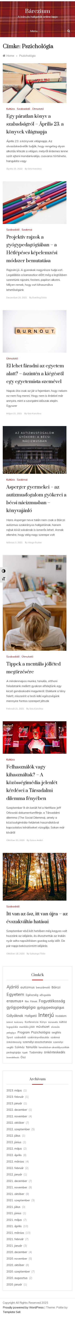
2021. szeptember (18, 1200)
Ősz (23, 1057)
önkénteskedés (54, 1052)
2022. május (14, 1148)
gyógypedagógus (50, 1007)
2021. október (15, 1194)
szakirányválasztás (38, 1037)
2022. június (14, 1142)
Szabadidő (23, 108)
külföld (63, 1022)
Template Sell (11, 1312)
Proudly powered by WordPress (23, 1307)
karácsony (18, 1022)
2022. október (15, 1122)
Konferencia (31, 1022)
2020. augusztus (17, 1278)
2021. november (17, 1187)
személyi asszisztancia (37, 1042)
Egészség (32, 995)
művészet (43, 1027)
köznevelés (53, 1022)
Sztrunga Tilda (37, 953)
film (27, 1001)
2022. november (17, 1116)
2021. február (15, 1239)
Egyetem (15, 994)
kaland (10, 1022)
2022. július (13, 1135)
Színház (20, 1047)
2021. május (14, 1220)
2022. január (14, 1174)
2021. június (14, 1213)
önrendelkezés (13, 1057)
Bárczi (56, 987)
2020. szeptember (18, 1271)
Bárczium (37, 11)
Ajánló (13, 987)
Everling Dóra (39, 297)
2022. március (15, 1161)
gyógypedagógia (21, 1007)
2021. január (14, 1245)
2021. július (13, 1207)
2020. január (14, 1284)
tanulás (31, 1047)
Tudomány (36, 1052)
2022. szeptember (18, 1129)
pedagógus (11, 1032)
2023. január (14, 1103)
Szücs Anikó (36, 840)
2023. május (14, 1090)
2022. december (17, 1109)
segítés (56, 1032)
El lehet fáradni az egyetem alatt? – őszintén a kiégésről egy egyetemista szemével (35, 374)
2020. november (17, 1258)
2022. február (15, 1168)
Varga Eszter (35, 542)
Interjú (46, 1015)
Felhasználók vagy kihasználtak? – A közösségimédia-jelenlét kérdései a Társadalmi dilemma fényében (31, 783)
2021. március (15, 1232)
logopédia (12, 1026)
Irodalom (60, 1016)
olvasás (55, 1026)
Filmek (33, 1001)
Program (23, 1032)
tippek (25, 1052)
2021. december (17, 1181)
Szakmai (27, 229)
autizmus (27, 987)
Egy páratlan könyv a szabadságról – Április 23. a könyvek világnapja (35, 124)
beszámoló (43, 987)
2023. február (15, 1096)
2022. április (14, 1155)
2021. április (14, 1226)
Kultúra (10, 108)
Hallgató (31, 1016)
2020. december (17, 1252)
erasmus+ (15, 1001)
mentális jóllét (27, 1026)
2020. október (15, 1265)
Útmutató (38, 108)
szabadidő (20, 1037)
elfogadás (45, 995)
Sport (10, 1037)
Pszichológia (40, 1032)
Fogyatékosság (52, 1001)
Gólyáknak (15, 1015)
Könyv (43, 1022)
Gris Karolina (35, 168)
